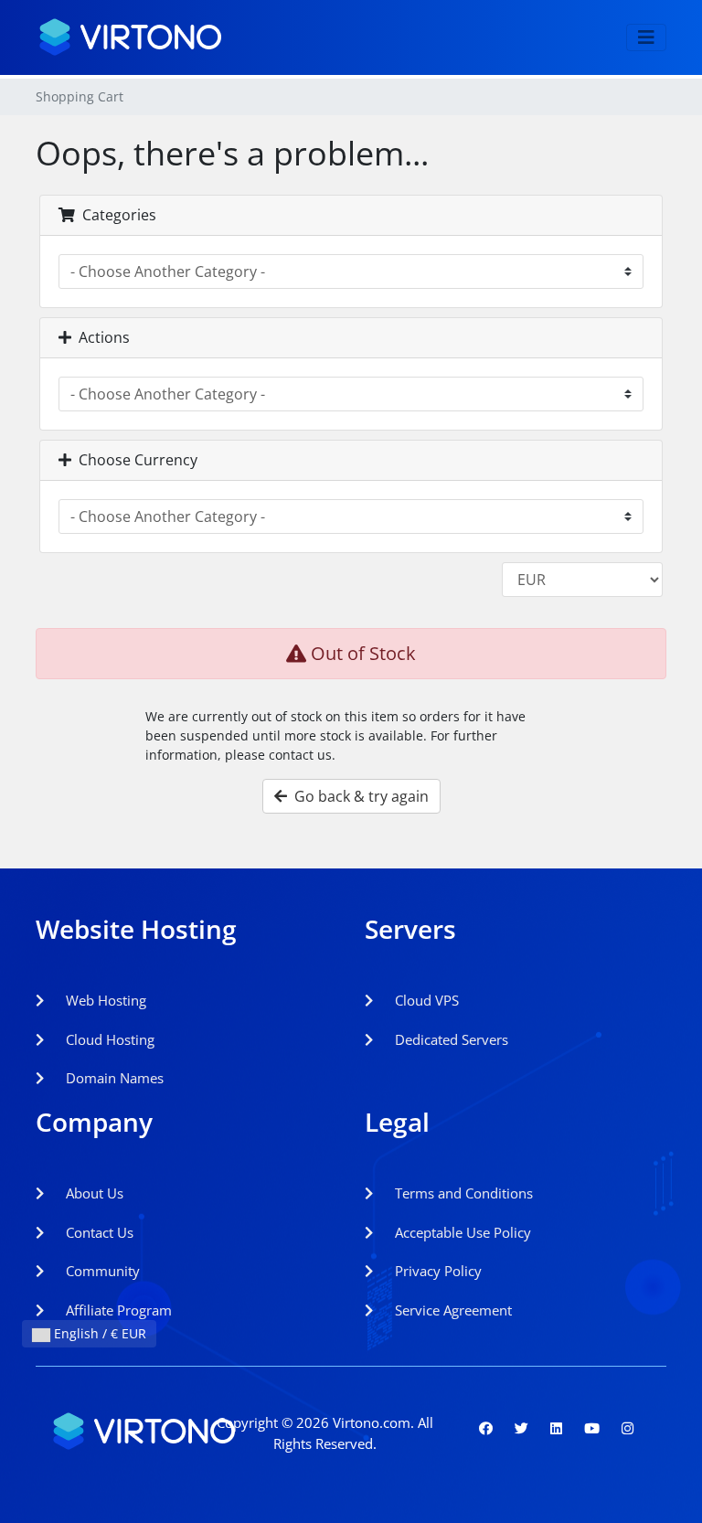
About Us (92, 1193)
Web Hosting (104, 1000)
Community (101, 1271)
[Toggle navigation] (646, 37)
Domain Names (113, 1078)
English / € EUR (98, 1333)
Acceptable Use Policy (461, 1232)
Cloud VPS (425, 1000)
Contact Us (97, 1232)
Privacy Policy (436, 1271)
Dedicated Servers (449, 1039)
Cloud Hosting (108, 1039)
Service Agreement (451, 1310)
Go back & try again (358, 796)
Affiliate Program (117, 1310)
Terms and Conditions (462, 1193)
